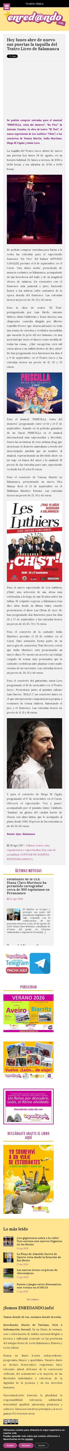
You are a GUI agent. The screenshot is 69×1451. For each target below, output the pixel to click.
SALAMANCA (24, 859)
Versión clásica (34, 3)
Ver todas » (33, 1299)
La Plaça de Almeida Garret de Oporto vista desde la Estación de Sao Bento (39, 1257)
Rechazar (26, 1445)
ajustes (29, 1439)
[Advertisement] (34, 88)
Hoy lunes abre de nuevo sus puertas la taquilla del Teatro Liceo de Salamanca (33, 44)
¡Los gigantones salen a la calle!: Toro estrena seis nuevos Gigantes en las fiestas (39, 1241)
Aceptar (10, 1445)
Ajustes (41, 1445)
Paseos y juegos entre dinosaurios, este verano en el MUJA (39, 1286)
